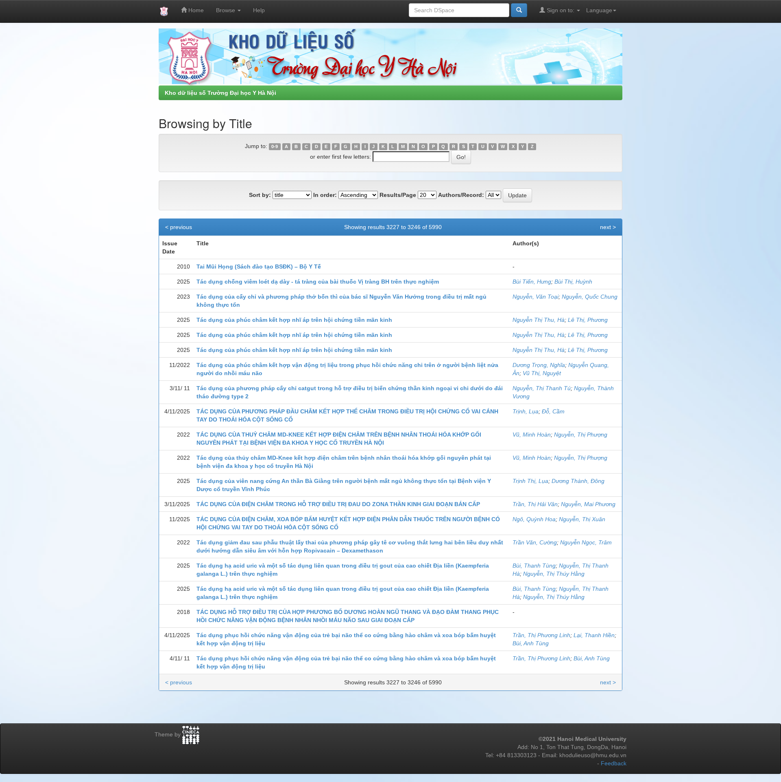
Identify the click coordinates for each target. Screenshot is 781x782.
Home (195, 10)
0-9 (274, 146)
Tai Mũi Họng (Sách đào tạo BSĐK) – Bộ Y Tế (258, 266)
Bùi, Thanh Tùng (534, 565)
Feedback (613, 763)
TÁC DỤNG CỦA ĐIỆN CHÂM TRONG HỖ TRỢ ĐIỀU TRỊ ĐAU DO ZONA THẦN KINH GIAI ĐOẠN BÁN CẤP (338, 504)
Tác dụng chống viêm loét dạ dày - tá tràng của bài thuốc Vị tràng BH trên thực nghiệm (317, 281)
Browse (226, 10)
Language (599, 10)
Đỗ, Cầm (553, 411)
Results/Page (398, 195)
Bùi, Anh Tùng (531, 643)
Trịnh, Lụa (526, 411)
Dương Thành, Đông (578, 481)
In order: (325, 195)
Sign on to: (560, 10)
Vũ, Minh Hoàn (532, 434)
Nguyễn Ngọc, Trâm (586, 542)
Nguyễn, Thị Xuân (582, 519)
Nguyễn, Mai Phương (588, 504)
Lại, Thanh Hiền (594, 635)
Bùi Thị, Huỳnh (573, 281)
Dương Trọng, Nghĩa (539, 365)
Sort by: (260, 195)
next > (608, 227)
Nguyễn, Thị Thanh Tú (542, 388)
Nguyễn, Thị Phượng (580, 434)
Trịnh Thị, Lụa (530, 481)
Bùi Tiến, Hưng (532, 281)
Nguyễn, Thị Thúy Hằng (554, 573)
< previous (178, 227)
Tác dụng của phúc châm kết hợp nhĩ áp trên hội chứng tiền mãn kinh (294, 320)
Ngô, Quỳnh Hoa (534, 519)
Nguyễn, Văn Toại (535, 296)
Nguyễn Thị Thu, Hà (539, 320)
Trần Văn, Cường (535, 542)
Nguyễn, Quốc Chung (589, 296)
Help (259, 10)
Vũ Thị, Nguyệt (542, 373)
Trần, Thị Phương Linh (541, 635)
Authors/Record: (461, 195)
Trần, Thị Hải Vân (535, 504)
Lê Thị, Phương (588, 320)
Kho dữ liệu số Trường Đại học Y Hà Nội (220, 93)
